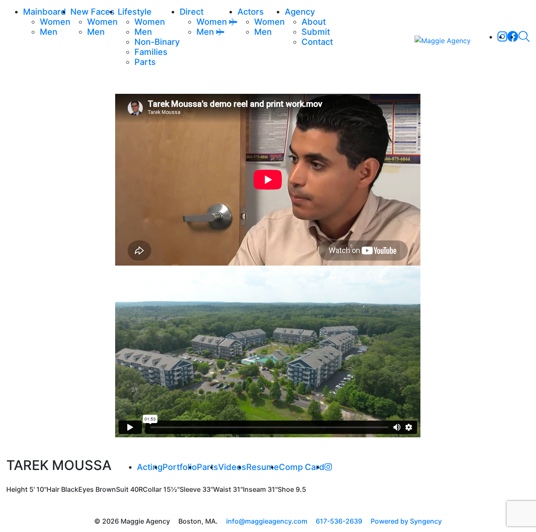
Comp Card (302, 467)
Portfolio (179, 467)
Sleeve (190, 489)
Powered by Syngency (406, 521)
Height (17, 489)
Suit (122, 489)
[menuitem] (55, 22)
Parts (207, 467)
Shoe (286, 489)
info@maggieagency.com (266, 521)
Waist (222, 489)
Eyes (86, 489)
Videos (232, 467)
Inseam (254, 489)
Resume (262, 467)
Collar (152, 489)
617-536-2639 (339, 521)
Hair (52, 489)
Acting (149, 467)
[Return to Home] (443, 40)
